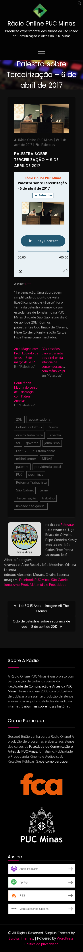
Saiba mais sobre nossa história (45, 706)
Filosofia (55, 435)
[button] (79, 4)
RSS (28, 284)
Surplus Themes (21, 938)
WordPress (65, 938)
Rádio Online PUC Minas (41, 24)
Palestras (48, 145)
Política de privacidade (41, 944)
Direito (53, 427)
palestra (22, 467)
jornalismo (52, 443)
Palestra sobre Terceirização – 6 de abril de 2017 (36, 159)
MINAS (47, 459)
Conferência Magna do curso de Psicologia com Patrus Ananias (26, 392)
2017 (19, 419)
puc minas (35, 474)
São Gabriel (25, 490)
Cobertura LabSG (29, 427)
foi (18, 443)
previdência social (48, 467)
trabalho (48, 498)
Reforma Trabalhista (31, 482)
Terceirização (26, 498)
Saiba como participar (52, 761)
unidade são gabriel (31, 506)
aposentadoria (39, 419)
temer (44, 490)
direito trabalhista (29, 435)
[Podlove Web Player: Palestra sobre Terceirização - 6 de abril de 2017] (41, 224)
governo (32, 443)
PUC (19, 474)
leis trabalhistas (43, 451)
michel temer (26, 459)
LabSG (21, 451)
